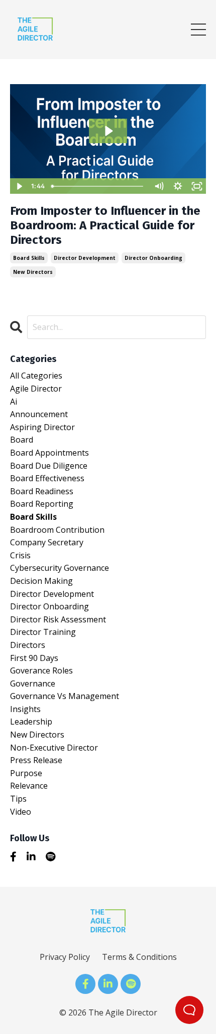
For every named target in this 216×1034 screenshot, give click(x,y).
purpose (26, 773)
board (21, 439)
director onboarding (153, 257)
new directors (33, 271)
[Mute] (158, 186)
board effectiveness (47, 478)
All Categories (36, 375)
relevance (29, 785)
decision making (41, 580)
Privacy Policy (65, 956)
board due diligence (48, 465)
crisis (20, 555)
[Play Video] (19, 186)
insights (25, 709)
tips (18, 798)
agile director (36, 388)
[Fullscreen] (196, 186)
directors (27, 644)
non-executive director (54, 747)
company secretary (46, 542)
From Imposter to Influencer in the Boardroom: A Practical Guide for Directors (105, 225)
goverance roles (41, 670)
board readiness (41, 491)
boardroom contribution (57, 529)
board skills (29, 257)
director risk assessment (58, 619)
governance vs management (64, 696)
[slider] (98, 186)
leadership (31, 721)
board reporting (41, 503)
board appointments (49, 452)
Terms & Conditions (139, 956)
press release (36, 760)
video (20, 811)
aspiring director (42, 427)
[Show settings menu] (177, 186)
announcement (39, 414)
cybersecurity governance (59, 567)
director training (43, 631)
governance (32, 683)
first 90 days (34, 657)
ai (13, 401)
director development (85, 257)
